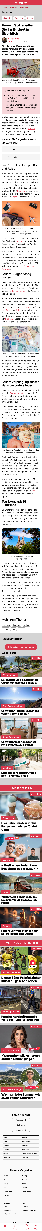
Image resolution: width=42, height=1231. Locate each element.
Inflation (20, 241)
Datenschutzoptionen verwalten (11, 1214)
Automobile (7, 1192)
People (6, 1145)
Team (24, 1203)
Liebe (5, 1180)
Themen (25, 1157)
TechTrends (26, 1192)
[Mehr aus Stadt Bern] (21, 943)
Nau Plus (25, 1149)
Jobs (5, 1207)
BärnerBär (13, 7)
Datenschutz (8, 1210)
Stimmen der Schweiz (30, 1153)
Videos (6, 1149)
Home (4, 7)
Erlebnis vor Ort (17, 393)
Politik (24, 1137)
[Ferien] (21, 12)
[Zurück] (1, 2)
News (5, 1137)
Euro (8, 310)
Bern (10, 41)
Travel (24, 1188)
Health (5, 1176)
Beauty (6, 1196)
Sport (5, 1141)
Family (5, 1184)
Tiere (5, 1188)
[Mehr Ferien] (21, 788)
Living (24, 1176)
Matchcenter (27, 1141)
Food (24, 1184)
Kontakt (25, 1207)
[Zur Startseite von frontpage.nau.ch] (21, 3)
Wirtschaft (26, 1145)
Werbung (6, 1203)
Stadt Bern (24, 7)
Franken (31, 128)
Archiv (5, 1161)
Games (6, 1153)
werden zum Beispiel (17, 291)
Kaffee (35, 491)
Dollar (18, 310)
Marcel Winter (13, 39)
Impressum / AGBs (29, 1210)
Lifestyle (6, 1157)
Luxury (24, 1180)
